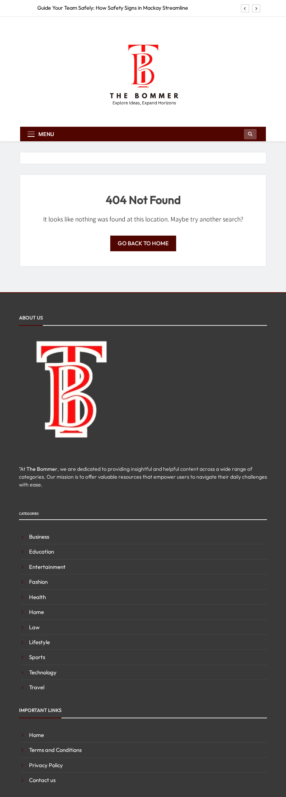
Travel (36, 687)
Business (39, 536)
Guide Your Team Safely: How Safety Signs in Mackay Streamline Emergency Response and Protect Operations (112, 8)
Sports (37, 657)
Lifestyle (39, 642)
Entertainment (47, 566)
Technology (43, 672)
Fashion (38, 581)
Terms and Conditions (55, 749)
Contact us (42, 780)
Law (34, 627)
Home (36, 611)
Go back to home (143, 243)
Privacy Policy (46, 765)
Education (41, 551)
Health (37, 597)
